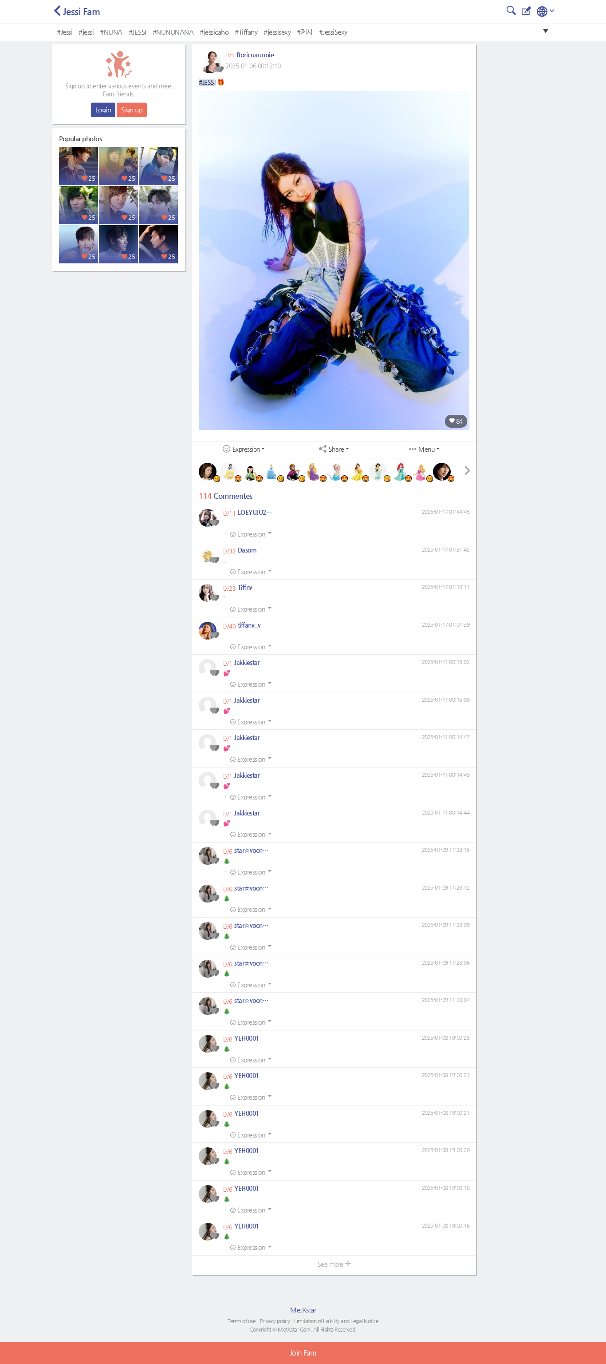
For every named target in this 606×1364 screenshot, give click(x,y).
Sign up (132, 109)
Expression (246, 449)
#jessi (86, 32)
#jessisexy (277, 32)
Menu (426, 449)
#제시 (305, 32)
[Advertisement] (118, 330)
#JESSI (137, 32)
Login (103, 109)
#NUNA (111, 32)
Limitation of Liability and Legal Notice (336, 1321)
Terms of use (242, 1321)
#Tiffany (246, 32)
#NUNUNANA (173, 32)
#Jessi (64, 32)
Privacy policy (275, 1321)
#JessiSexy (333, 32)
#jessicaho (214, 32)
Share (336, 449)
